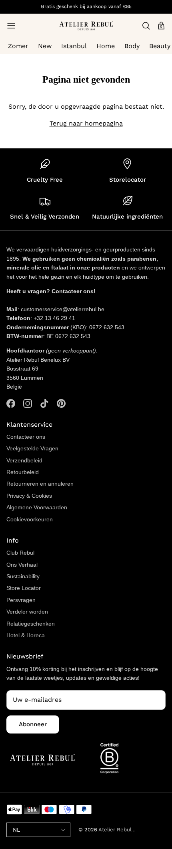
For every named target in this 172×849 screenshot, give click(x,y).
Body (132, 46)
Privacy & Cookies (29, 495)
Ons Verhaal (22, 564)
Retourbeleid (22, 472)
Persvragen (21, 600)
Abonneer (33, 724)
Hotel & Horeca (25, 635)
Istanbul (74, 46)
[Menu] (11, 25)
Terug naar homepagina (86, 123)
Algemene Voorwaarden (36, 507)
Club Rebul (20, 552)
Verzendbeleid (24, 460)
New (45, 46)
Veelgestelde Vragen (32, 448)
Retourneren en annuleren (40, 483)
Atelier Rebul (115, 830)
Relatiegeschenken (30, 623)
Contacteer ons (25, 437)
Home (105, 46)
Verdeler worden (27, 611)
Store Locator (23, 588)
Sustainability (23, 576)
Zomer (18, 46)
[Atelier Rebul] (86, 25)
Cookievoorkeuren (29, 519)
